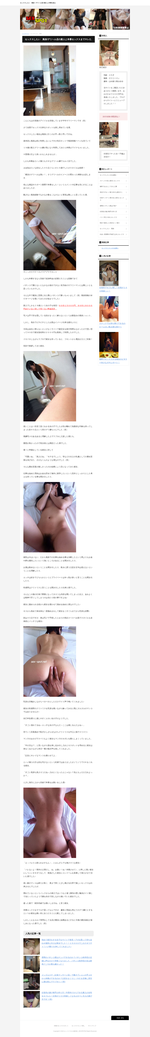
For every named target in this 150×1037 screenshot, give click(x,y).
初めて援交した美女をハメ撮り (110, 223)
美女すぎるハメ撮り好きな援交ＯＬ (111, 192)
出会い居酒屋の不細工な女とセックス (112, 234)
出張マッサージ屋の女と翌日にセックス (112, 199)
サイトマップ (92, 1026)
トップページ (25, 33)
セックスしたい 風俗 (107, 228)
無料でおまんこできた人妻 (108, 186)
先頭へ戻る (120, 1018)
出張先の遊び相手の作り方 (108, 211)
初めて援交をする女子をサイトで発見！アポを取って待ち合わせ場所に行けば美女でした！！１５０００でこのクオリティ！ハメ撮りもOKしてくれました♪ (67, 943)
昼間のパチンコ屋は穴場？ (108, 206)
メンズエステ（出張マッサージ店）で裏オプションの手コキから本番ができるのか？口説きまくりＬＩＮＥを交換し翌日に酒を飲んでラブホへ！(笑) (67, 978)
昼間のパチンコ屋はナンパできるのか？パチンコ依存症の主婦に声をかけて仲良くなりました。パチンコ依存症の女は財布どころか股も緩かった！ (67, 960)
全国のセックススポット (61, 1026)
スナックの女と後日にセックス (110, 181)
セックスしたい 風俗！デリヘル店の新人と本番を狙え (38, 3)
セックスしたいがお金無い (108, 175)
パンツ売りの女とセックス (108, 217)
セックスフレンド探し (78, 1026)
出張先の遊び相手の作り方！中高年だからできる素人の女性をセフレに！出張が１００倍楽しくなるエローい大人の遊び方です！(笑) (67, 996)
